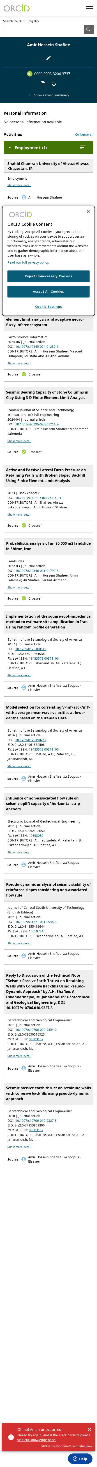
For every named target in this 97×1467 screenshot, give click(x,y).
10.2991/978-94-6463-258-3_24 (38, 498)
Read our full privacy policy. (28, 262)
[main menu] (89, 8)
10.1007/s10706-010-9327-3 (36, 1120)
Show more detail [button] (19, 185)
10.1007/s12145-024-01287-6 (36, 346)
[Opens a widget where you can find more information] (80, 1459)
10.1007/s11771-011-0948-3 (36, 922)
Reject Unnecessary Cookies (48, 276)
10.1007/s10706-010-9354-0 (36, 1029)
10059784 (36, 931)
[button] (84, 134)
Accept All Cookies (48, 291)
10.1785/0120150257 (30, 740)
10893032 (36, 835)
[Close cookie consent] (88, 212)
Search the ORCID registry (21, 21)
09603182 (36, 1039)
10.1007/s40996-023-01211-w (37, 424)
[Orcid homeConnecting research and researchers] (17, 8)
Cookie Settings (48, 306)
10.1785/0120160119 (30, 649)
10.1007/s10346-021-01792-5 (36, 570)
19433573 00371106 (44, 658)
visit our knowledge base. (36, 1440)
